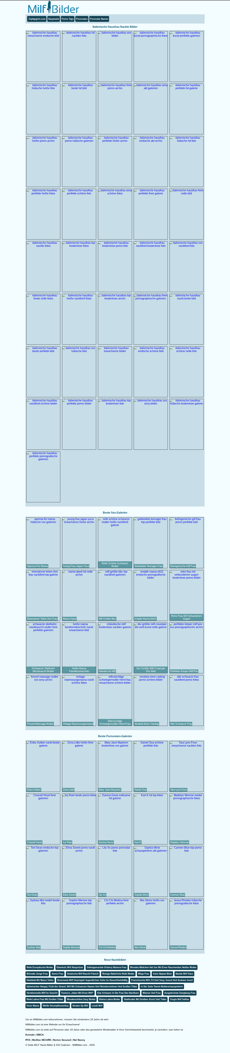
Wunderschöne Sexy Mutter (81, 999)
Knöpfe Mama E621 (145, 618)
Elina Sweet (69, 894)
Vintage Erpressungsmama (78, 723)
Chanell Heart (34, 842)
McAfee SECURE (41, 1040)
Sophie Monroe (71, 947)
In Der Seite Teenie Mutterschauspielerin (162, 986)
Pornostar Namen (99, 19)
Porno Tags (68, 19)
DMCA (40, 1034)
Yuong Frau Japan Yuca (76, 566)
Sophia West (141, 894)
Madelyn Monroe (179, 842)
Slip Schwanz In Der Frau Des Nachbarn (118, 993)
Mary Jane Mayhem (109, 789)
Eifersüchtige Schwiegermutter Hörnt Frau (114, 722)
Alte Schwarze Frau (181, 723)
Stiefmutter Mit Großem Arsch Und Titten (145, 999)
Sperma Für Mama (37, 566)
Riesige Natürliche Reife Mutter (118, 973)
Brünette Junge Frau (37, 973)
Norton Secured (62, 1040)
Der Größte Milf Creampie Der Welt (151, 670)
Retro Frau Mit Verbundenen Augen (186, 617)
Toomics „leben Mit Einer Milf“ (77, 993)
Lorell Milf (97, 1005)
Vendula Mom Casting (146, 723)
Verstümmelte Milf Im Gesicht (42, 993)
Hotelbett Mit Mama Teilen (40, 980)
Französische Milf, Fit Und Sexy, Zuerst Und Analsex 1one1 (162, 980)
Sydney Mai (33, 947)
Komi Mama (33, 1005)
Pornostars (82, 19)
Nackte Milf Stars (184, 973)
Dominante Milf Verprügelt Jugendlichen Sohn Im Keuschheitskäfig (92, 980)
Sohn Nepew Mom (162, 973)
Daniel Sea (140, 789)
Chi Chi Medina (106, 947)
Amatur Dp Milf (80, 1005)
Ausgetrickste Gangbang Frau (179, 993)
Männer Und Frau (152, 993)
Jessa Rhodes (178, 947)
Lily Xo (102, 894)
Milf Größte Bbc (107, 618)
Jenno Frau (57, 973)
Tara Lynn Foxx (178, 789)
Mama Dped (69, 618)
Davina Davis (105, 842)
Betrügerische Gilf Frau (183, 566)
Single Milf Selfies (179, 999)
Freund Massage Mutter (40, 723)
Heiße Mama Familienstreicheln (79, 670)
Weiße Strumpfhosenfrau (56, 1005)
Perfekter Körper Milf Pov (184, 671)
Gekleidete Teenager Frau (148, 566)
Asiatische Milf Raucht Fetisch (82, 973)
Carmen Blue (177, 894)
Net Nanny (79, 1040)
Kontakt (30, 1034)
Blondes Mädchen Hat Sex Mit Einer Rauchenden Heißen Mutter (163, 967)
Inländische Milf (107, 671)
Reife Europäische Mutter (40, 967)
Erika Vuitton (34, 789)
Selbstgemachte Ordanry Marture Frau (106, 967)
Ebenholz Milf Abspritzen (70, 967)
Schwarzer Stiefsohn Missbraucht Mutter (43, 670)
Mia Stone (139, 947)
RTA (27, 1040)
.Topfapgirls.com (37, 19)
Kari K (137, 842)
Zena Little (68, 789)
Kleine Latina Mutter (109, 999)
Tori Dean (32, 894)
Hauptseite (53, 19)
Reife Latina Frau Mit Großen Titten (45, 999)
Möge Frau (143, 973)
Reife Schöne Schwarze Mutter (115, 565)
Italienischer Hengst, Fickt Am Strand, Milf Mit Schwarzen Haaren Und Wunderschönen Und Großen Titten (82, 986)
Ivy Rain (67, 842)
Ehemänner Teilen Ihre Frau (42, 618)
